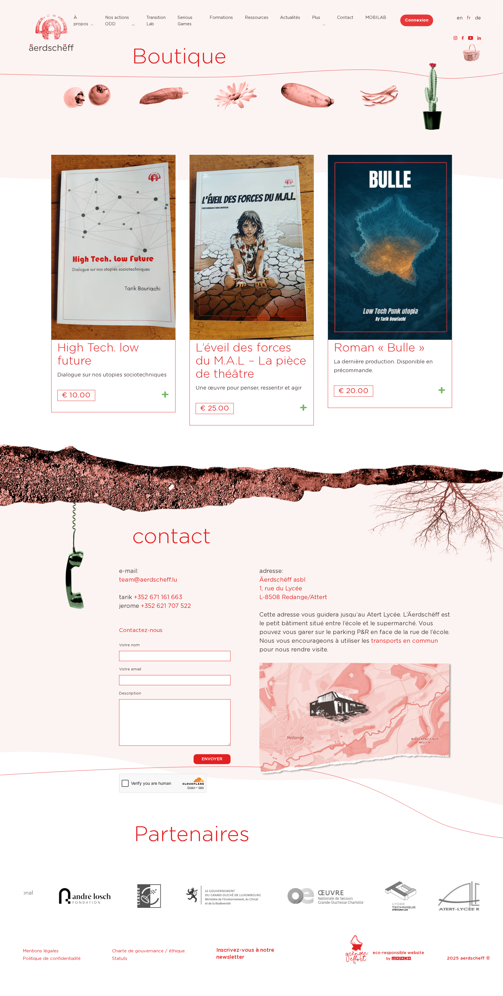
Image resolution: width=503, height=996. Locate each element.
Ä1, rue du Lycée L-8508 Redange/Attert (293, 588)
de (478, 18)
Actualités (290, 17)
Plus (316, 17)
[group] (54, 895)
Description (130, 693)
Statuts (119, 958)
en (460, 18)
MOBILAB (375, 17)
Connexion (416, 20)
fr (469, 18)
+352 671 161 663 (158, 597)
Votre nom (129, 645)
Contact (345, 17)
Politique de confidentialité (52, 958)
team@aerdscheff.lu (148, 580)
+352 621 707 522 (166, 606)
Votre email (130, 669)
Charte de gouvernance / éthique (148, 951)
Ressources (256, 17)
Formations (221, 17)
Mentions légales (41, 951)
